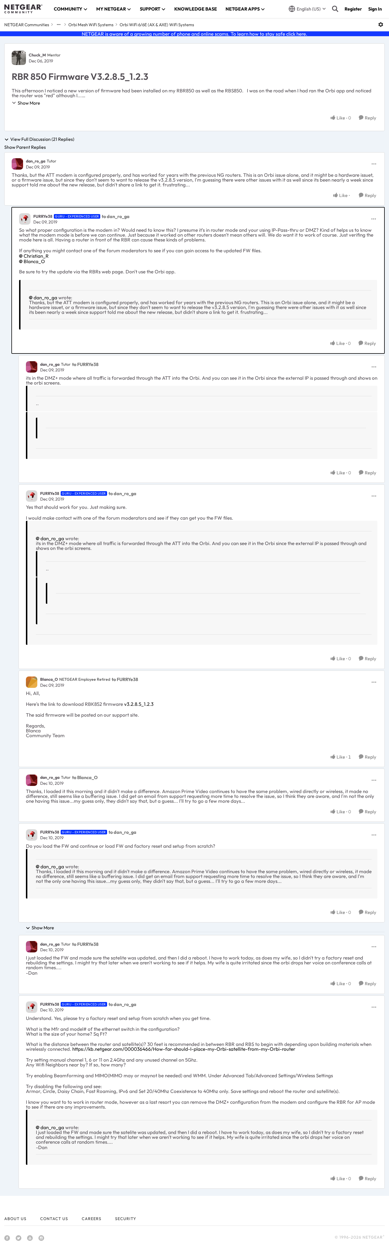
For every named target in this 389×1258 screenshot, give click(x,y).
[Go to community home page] (23, 8)
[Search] (335, 8)
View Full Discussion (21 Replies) (42, 139)
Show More (29, 103)
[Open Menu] (381, 25)
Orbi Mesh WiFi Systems (90, 24)
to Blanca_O (85, 777)
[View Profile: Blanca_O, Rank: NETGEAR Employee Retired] (31, 682)
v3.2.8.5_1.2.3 (138, 704)
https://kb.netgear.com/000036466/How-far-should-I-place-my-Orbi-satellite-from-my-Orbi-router (183, 1049)
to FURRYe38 (85, 364)
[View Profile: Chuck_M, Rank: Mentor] (19, 58)
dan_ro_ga (35, 161)
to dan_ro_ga (116, 216)
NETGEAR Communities (26, 24)
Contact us (54, 1218)
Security (125, 1218)
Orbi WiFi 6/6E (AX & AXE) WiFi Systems (157, 24)
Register (353, 9)
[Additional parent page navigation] (58, 25)
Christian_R (36, 256)
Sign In (375, 9)
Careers (91, 1218)
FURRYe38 (42, 216)
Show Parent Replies (25, 147)
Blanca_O (34, 261)
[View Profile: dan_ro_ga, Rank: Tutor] (17, 164)
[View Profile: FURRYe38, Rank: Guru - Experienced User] (24, 219)
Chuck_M (37, 55)
